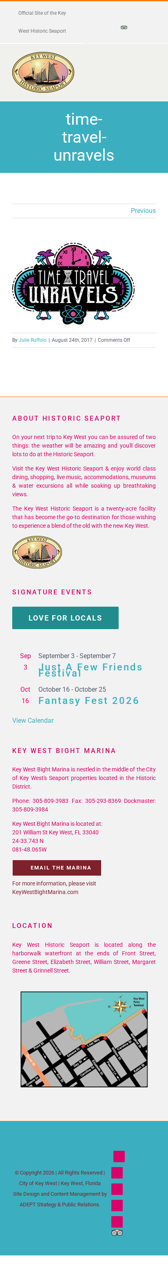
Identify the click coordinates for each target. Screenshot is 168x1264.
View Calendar (32, 720)
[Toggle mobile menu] (152, 64)
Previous (143, 211)
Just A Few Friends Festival (90, 670)
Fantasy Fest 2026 (89, 700)
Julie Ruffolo (32, 340)
